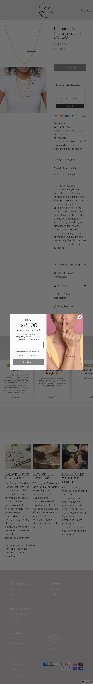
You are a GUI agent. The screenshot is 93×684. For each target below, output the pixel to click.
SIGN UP (28, 362)
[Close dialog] (80, 317)
